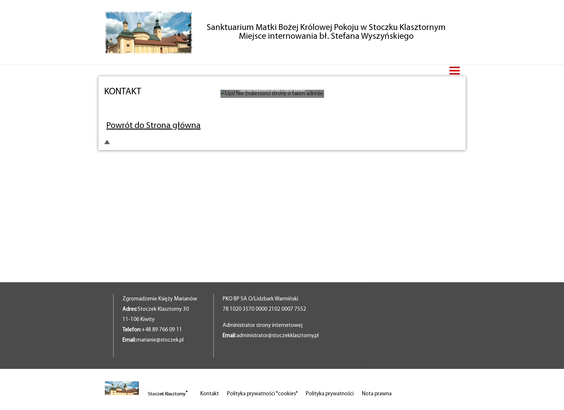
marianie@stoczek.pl (160, 340)
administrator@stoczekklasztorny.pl (277, 336)
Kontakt (209, 394)
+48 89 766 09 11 (162, 330)
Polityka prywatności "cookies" (262, 394)
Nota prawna (377, 394)
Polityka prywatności (330, 394)
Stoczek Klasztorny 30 (163, 309)
